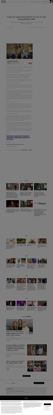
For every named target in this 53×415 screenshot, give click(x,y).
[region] (26, 407)
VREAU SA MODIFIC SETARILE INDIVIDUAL (47, 406)
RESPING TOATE (47, 409)
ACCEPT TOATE (47, 404)
